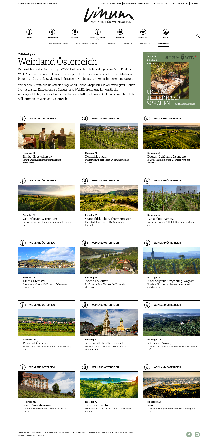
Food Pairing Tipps (58, 43)
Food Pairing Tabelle (86, 43)
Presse (92, 432)
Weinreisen (163, 43)
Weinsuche (183, 3)
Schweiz (22, 3)
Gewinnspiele (129, 3)
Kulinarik (110, 43)
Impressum (102, 432)
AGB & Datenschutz (118, 432)
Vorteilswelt (144, 3)
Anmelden (195, 3)
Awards (104, 3)
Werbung (82, 432)
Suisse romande (50, 3)
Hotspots (145, 43)
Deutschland (34, 3)
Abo (174, 3)
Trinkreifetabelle (162, 3)
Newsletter (116, 3)
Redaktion (64, 432)
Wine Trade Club (38, 432)
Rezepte (128, 43)
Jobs (73, 432)
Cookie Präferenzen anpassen (32, 436)
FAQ (131, 432)
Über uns (53, 432)
